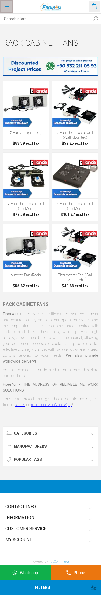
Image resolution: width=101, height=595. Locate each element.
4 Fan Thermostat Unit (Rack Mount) (75, 206)
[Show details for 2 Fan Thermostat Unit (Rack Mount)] (26, 176)
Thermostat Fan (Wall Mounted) (75, 277)
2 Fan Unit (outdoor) (26, 132)
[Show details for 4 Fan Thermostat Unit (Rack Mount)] (75, 176)
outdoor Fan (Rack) (26, 275)
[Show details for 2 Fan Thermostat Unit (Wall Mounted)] (75, 104)
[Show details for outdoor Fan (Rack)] (26, 247)
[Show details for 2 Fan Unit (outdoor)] (26, 104)
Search (95, 18)
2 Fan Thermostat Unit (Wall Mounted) (75, 135)
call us (20, 404)
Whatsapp (29, 572)
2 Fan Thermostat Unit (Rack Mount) (26, 206)
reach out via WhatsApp (51, 404)
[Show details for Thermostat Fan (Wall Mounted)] (75, 247)
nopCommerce (59, 561)
